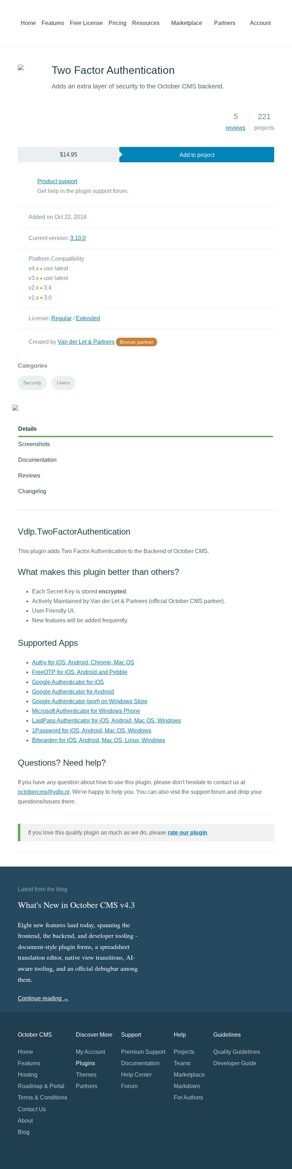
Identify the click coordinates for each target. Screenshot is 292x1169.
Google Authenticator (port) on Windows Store (89, 701)
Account (261, 23)
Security (32, 383)
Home (28, 23)
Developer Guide (234, 1063)
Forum (129, 1086)
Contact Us (32, 1109)
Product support (57, 181)
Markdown (187, 1086)
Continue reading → (43, 998)
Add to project (196, 155)
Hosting (27, 1075)
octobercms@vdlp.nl (43, 792)
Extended (88, 318)
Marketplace (187, 23)
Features (53, 23)
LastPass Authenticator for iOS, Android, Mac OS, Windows (106, 721)
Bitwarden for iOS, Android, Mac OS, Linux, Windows (98, 740)
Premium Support (143, 1052)
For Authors (188, 1097)
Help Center (136, 1075)
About (25, 1121)
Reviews (29, 476)
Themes (86, 1075)
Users (63, 383)
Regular (61, 318)
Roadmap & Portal (41, 1086)
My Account (90, 1052)
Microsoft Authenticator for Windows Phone (86, 711)
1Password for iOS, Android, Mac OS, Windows (91, 731)
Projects (184, 1052)
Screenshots (34, 444)
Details (27, 429)
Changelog (32, 491)
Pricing (117, 23)
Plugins (85, 1063)
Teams (182, 1063)
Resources (146, 23)
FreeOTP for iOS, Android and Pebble (79, 672)
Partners (224, 23)
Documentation (37, 460)
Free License (86, 23)
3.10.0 (78, 238)
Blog (24, 1132)
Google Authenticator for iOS (68, 682)
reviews (235, 128)
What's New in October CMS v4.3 (76, 904)
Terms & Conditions (42, 1097)
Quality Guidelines (236, 1052)
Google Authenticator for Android (73, 692)
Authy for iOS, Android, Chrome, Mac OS (83, 662)
